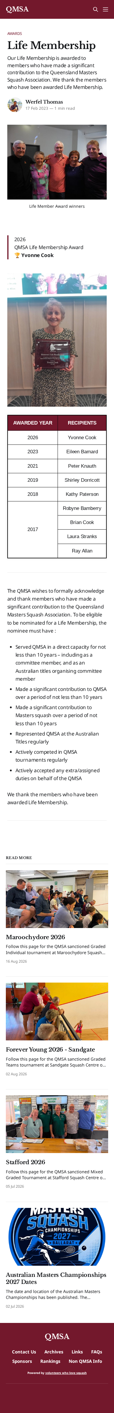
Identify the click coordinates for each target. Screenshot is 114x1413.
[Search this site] (95, 9)
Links (77, 1352)
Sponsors (22, 1361)
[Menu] (105, 9)
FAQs (96, 1352)
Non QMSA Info (85, 1361)
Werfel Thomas (44, 102)
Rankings (50, 1361)
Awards (14, 33)
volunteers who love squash (66, 1373)
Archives (53, 1352)
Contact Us (24, 1352)
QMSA (17, 9)
